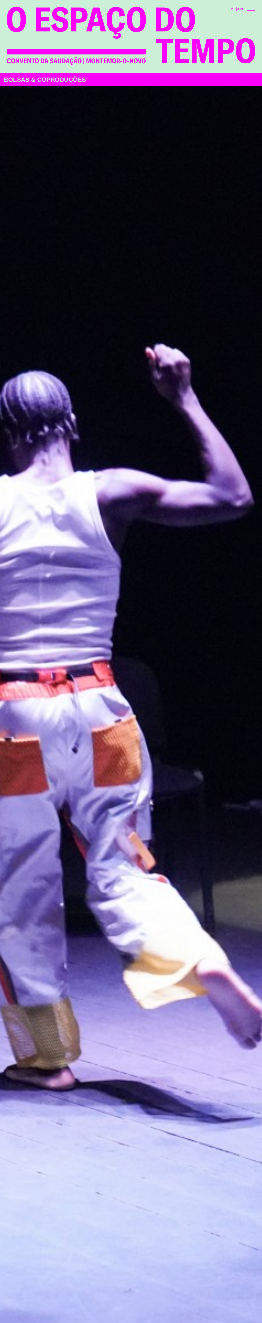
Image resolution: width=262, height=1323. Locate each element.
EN (240, 9)
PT (233, 9)
